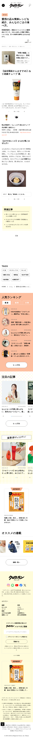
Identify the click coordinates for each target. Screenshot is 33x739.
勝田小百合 (6, 275)
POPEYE (14, 725)
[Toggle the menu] (3, 5)
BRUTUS (8, 725)
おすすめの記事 (6, 613)
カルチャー (20, 609)
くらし (19, 607)
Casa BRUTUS (21, 725)
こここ (13, 729)
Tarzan (16, 727)
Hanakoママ (26, 727)
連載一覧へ (16, 562)
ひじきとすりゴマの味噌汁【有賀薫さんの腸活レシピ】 (17, 220)
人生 (18, 611)
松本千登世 (25, 275)
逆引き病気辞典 (21, 615)
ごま (4, 270)
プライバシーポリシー (23, 646)
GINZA (28, 725)
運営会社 (22, 698)
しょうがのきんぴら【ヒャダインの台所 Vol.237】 (17, 225)
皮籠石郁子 (15, 279)
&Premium (10, 727)
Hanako (4, 727)
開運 (3, 611)
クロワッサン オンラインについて (10, 698)
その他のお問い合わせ (14, 699)
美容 (18, 605)
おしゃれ (4, 607)
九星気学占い (21, 613)
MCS (17, 729)
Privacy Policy (18, 730)
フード (5, 14)
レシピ (23, 270)
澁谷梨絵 (6, 279)
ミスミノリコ (14, 270)
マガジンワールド (24, 729)
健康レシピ (5, 615)
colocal (20, 727)
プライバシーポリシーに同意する (17, 636)
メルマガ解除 (16, 655)
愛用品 (15, 275)
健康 (3, 605)
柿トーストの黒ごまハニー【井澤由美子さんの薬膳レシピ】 (17, 215)
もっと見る (16, 365)
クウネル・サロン (6, 729)
